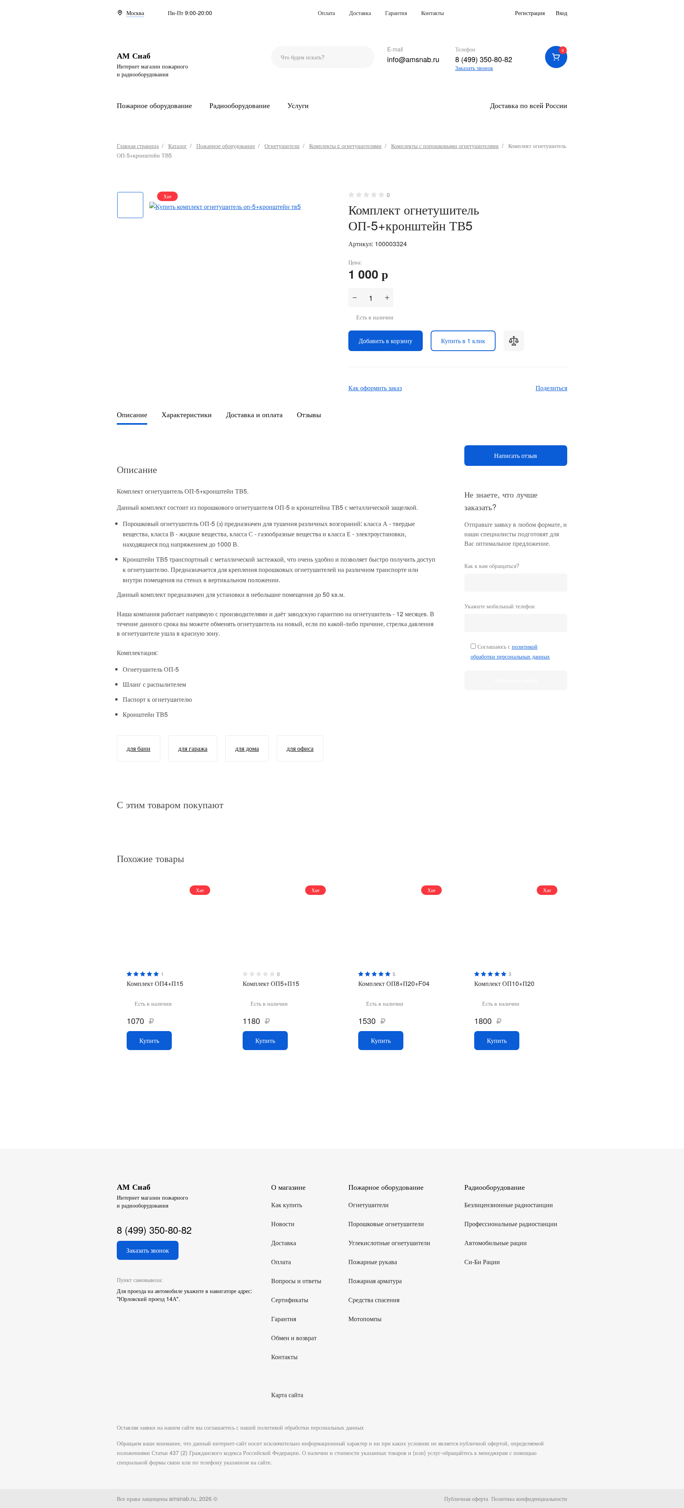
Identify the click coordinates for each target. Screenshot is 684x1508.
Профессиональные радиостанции (510, 1223)
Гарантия (396, 13)
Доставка (360, 13)
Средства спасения (373, 1299)
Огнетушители (368, 1204)
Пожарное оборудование (154, 105)
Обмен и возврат (294, 1337)
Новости (282, 1223)
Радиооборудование (239, 105)
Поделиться (551, 387)
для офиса (300, 748)
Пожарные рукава (372, 1261)
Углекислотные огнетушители (389, 1242)
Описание (132, 414)
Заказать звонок (474, 68)
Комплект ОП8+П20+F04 (393, 983)
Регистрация (530, 13)
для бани (138, 748)
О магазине (288, 1186)
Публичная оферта (466, 1498)
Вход (561, 13)
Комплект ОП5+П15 (271, 983)
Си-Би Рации (482, 1261)
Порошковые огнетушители (386, 1223)
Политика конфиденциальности (529, 1498)
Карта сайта (287, 1394)
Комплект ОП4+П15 (155, 983)
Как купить (286, 1204)
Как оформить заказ (375, 387)
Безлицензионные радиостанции (508, 1204)
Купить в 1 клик (463, 340)
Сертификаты (289, 1299)
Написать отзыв (515, 455)
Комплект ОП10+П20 (504, 983)
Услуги (298, 105)
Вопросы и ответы (296, 1280)
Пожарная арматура (375, 1280)
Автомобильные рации (495, 1242)
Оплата (326, 13)
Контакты (432, 13)
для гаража (192, 748)
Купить (149, 1040)
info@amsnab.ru (413, 59)
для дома (247, 748)
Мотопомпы (365, 1318)
